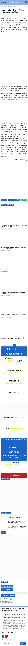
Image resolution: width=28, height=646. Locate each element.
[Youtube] (6, 636)
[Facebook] (3, 636)
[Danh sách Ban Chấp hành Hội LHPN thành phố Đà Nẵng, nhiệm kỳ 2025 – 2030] (4, 528)
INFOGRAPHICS (6, 513)
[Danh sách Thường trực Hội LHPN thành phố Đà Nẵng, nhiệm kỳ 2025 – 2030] (4, 517)
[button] (2, 584)
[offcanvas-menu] (26, 2)
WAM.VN (5, 630)
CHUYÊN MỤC (5, 479)
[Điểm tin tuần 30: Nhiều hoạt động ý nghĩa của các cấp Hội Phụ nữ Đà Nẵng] (14, 305)
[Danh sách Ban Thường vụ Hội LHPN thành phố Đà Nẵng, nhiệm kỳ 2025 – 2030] (4, 522)
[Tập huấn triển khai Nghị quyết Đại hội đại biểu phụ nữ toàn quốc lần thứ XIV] (14, 260)
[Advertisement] (14, 68)
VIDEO (3, 532)
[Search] (14, 345)
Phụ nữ (20, 18)
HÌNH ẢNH (4, 582)
